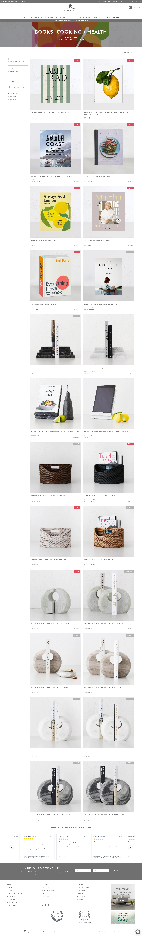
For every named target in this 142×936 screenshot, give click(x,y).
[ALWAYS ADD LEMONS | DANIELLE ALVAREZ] (55, 212)
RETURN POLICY (83, 890)
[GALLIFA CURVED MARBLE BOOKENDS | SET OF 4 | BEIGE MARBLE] (108, 659)
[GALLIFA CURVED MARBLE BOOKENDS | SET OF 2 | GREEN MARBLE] (55, 595)
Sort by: (127, 53)
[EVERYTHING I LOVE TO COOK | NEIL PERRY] (55, 275)
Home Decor (99, 17)
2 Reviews (93, 435)
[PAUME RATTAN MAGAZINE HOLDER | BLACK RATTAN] (108, 467)
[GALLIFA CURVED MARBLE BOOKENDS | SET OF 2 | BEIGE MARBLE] (55, 659)
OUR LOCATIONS (48, 890)
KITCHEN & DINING (14, 893)
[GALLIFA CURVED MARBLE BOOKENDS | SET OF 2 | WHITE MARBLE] (55, 722)
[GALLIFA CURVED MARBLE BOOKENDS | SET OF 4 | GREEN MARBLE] (108, 595)
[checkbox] (17, 59)
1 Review (39, 180)
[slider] (9, 86)
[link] (36, 857)
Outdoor (75, 17)
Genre (12, 56)
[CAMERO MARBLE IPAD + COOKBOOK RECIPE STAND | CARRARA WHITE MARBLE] (108, 403)
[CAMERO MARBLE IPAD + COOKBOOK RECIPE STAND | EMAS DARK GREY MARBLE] (55, 403)
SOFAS (9, 887)
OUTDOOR (11, 899)
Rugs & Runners (86, 17)
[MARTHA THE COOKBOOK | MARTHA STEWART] (108, 212)
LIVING (9, 890)
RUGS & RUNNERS (14, 902)
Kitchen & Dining (54, 17)
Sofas (37, 17)
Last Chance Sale (112, 17)
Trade (67, 14)
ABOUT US (46, 887)
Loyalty (61, 14)
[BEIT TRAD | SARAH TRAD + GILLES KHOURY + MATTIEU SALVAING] (55, 84)
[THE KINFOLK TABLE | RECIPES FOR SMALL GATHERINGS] (108, 275)
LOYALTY (45, 893)
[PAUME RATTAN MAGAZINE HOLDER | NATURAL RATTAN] (108, 531)
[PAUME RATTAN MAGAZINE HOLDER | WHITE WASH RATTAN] (55, 531)
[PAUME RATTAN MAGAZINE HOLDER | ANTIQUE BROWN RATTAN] (55, 467)
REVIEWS (45, 899)
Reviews (54, 14)
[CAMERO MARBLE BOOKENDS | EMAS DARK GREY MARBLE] (55, 339)
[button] (71, 20)
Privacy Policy (101, 931)
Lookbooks (74, 14)
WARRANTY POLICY (84, 893)
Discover (83, 14)
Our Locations (135, 1)
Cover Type (14, 68)
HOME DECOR (12, 905)
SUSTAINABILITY (48, 896)
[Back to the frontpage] (59, 39)
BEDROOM (11, 896)
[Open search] (130, 7)
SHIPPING (80, 899)
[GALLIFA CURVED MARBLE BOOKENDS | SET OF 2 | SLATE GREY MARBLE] (55, 786)
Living (43, 17)
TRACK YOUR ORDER (85, 896)
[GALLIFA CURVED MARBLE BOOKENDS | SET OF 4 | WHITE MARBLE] (108, 722)
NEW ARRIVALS (28, 17)
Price (11, 78)
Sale (89, 14)
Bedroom (66, 17)
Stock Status (14, 94)
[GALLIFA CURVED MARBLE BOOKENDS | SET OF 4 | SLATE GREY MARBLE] (108, 786)
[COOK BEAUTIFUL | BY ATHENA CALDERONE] (108, 148)
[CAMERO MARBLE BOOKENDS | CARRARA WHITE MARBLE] (108, 339)
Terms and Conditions (114, 931)
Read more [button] (110, 850)
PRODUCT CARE (83, 887)
